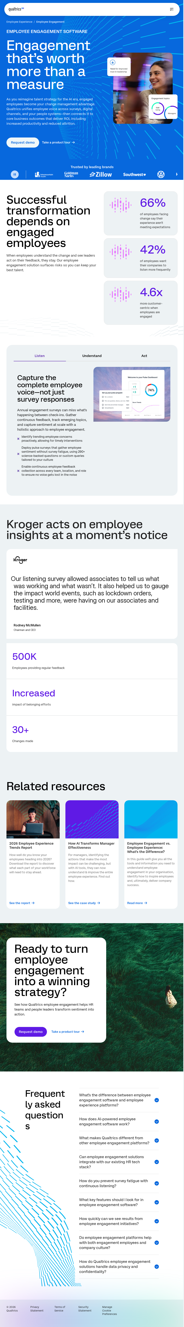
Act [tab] (144, 356)
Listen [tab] (40, 356)
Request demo (23, 142)
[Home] (16, 9)
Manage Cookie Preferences (109, 1310)
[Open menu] (171, 9)
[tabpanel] (92, 427)
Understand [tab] (92, 356)
